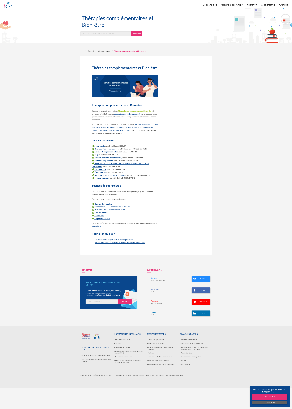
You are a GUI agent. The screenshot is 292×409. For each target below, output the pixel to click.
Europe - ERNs (185, 364)
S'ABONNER (203, 302)
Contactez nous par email (174, 375)
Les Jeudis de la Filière (122, 340)
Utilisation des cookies (123, 375)
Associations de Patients (232, 5)
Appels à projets (186, 353)
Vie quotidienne (210, 5)
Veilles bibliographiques (156, 340)
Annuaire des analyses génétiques (192, 343)
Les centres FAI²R (268, 5)
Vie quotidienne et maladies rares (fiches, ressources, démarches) (120, 242)
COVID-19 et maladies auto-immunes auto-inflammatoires (128, 361)
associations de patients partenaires (128, 114)
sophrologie (96, 226)
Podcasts (151, 353)
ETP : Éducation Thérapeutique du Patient (96, 355)
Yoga (96, 155)
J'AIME (203, 290)
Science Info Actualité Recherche (158, 360)
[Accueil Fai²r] (13, 4)
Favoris (282, 5)
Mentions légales (138, 375)
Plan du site (150, 375)
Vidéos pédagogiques (122, 347)
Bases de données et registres (191, 357)
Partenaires (160, 375)
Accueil (91, 51)
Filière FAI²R (252, 5)
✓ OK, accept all (270, 397)
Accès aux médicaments (189, 340)
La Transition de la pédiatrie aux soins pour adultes (96, 360)
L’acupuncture (100, 169)
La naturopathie (101, 178)
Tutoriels (118, 343)
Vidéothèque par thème (156, 343)
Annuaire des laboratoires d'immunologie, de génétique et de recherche (195, 348)
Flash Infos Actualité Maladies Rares (160, 357)
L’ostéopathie (100, 172)
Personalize (270, 402)
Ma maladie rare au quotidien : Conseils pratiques (114, 239)
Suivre (202, 313)
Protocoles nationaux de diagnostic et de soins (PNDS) (129, 352)
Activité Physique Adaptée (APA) (108, 157)
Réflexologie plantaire (103, 160)
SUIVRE (202, 279)
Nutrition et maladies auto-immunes (109, 175)
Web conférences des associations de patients (160, 348)
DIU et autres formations (123, 357)
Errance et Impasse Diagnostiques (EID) (161, 364)
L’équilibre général (102, 218)
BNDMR (183, 360)
